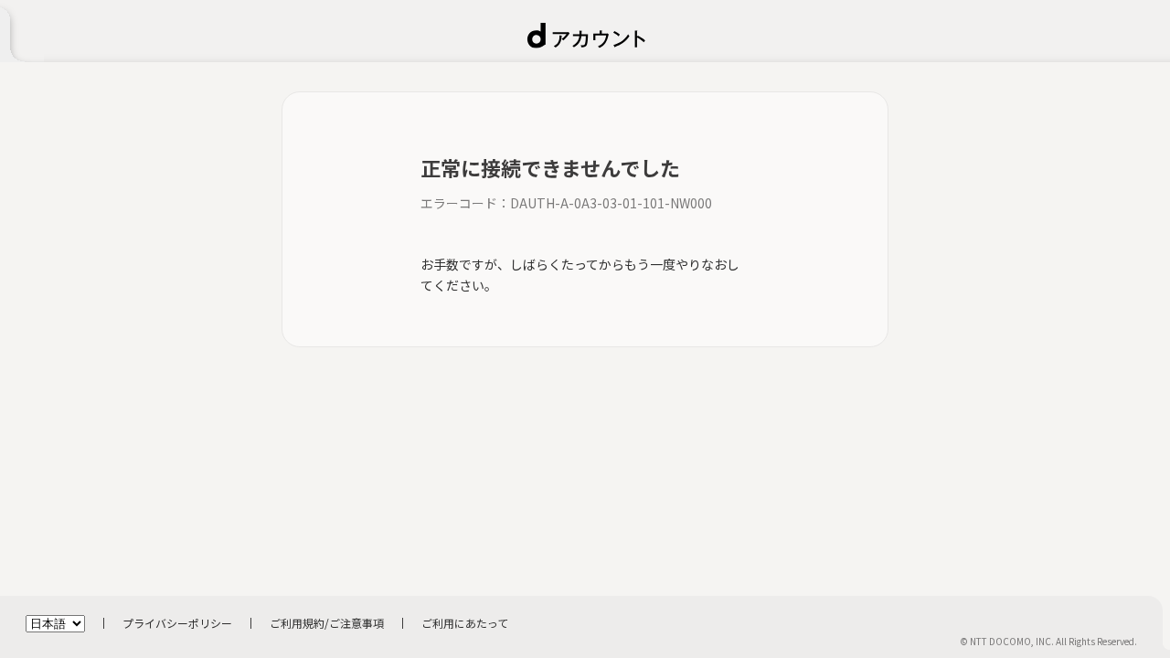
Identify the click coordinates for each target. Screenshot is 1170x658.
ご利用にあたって (464, 623)
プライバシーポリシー (177, 623)
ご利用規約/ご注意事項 (327, 623)
